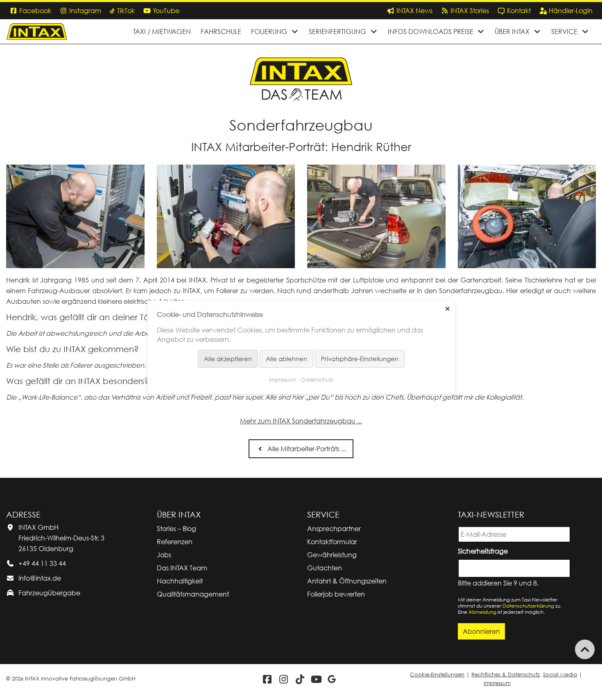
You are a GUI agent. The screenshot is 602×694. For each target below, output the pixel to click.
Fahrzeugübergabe (49, 593)
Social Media (560, 674)
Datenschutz (317, 379)
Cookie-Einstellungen (437, 674)
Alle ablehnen (286, 358)
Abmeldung (482, 612)
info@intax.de (39, 578)
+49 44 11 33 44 (42, 563)
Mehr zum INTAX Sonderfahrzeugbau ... (301, 421)
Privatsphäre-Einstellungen (359, 358)
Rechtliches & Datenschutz (505, 674)
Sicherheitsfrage (484, 550)
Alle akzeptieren (228, 358)
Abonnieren (481, 631)
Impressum (497, 683)
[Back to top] (585, 649)
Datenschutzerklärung (528, 606)
